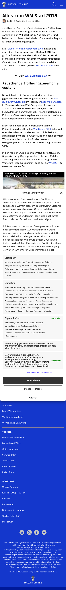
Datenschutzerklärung (13, 510)
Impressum (8, 504)
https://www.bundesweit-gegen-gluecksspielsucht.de (33, 552)
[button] (61, 192)
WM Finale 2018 (44, 65)
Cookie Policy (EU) (11, 516)
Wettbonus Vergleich (12, 417)
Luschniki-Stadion (51, 101)
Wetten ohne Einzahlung (14, 422)
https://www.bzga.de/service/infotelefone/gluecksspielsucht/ (30, 550)
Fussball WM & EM (17, 4)
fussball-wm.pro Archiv (13, 492)
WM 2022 (7, 405)
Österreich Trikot (10, 449)
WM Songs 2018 (42, 129)
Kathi (9, 21)
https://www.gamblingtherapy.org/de (33, 547)
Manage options (33, 388)
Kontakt (6, 498)
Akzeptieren (33, 380)
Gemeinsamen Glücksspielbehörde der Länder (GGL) (32, 567)
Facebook (36, 532)
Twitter (29, 532)
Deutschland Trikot (11, 443)
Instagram (21, 532)
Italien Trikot (8, 472)
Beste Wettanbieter (11, 411)
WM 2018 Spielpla (35, 75)
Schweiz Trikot (9, 454)
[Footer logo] (33, 580)
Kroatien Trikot (9, 466)
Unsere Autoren (10, 487)
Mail (44, 532)
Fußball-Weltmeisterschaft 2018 (25, 48)
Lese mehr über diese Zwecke (39, 372)
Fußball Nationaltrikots (13, 437)
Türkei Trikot (8, 460)
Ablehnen (33, 398)
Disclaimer (7, 521)
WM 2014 (54, 162)
